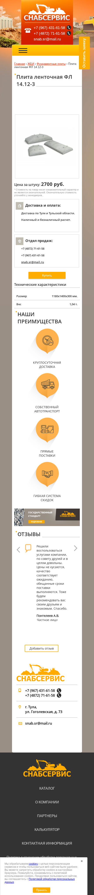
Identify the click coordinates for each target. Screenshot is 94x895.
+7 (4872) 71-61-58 (49, 33)
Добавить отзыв (42, 648)
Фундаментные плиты (51, 63)
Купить (47, 275)
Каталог (47, 788)
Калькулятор (47, 830)
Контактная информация (47, 843)
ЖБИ (31, 63)
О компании (47, 802)
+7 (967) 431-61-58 (49, 28)
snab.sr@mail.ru (47, 39)
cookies (33, 863)
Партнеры (47, 816)
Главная (19, 63)
